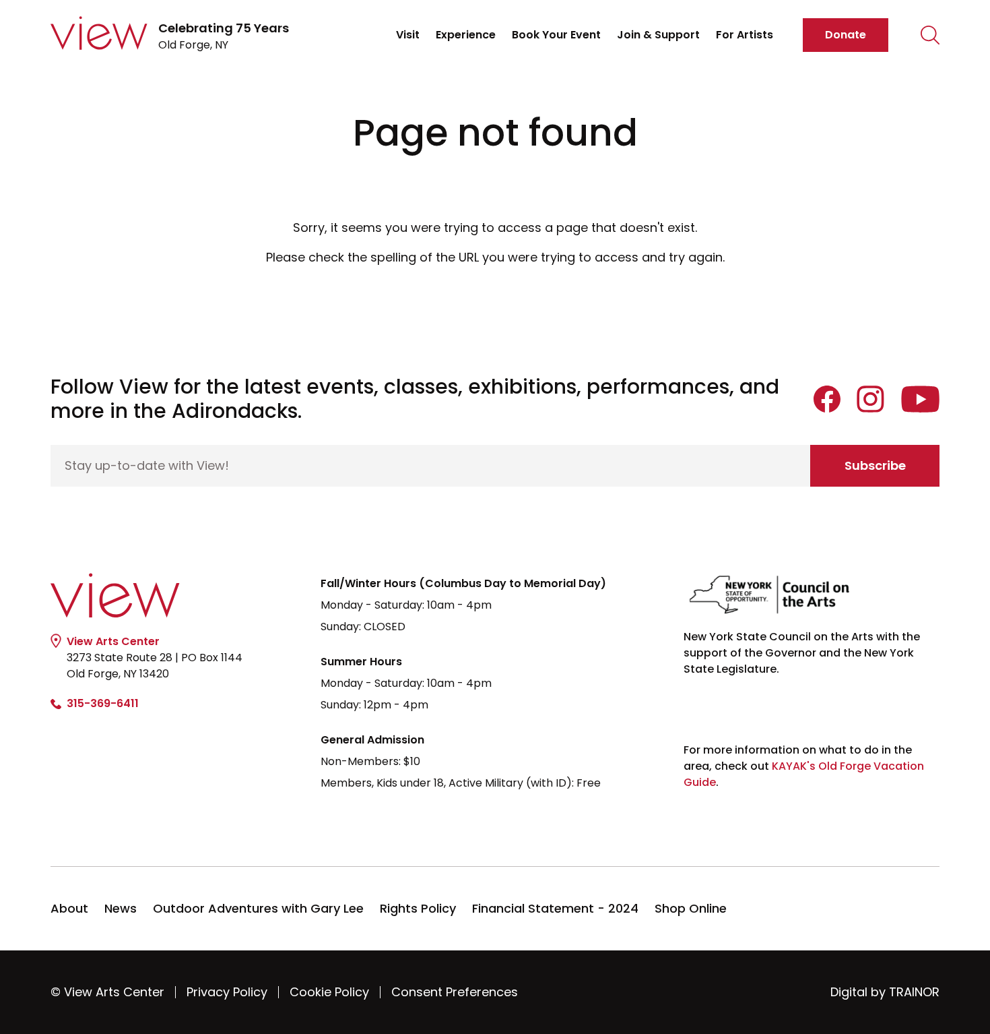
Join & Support (658, 34)
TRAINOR (914, 991)
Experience (466, 34)
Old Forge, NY (223, 36)
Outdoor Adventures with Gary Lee (258, 908)
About (69, 908)
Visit (408, 34)
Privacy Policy (227, 991)
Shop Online (691, 908)
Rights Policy (418, 908)
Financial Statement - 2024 (555, 908)
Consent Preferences (454, 991)
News (120, 908)
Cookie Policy (329, 991)
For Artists (744, 34)
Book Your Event (556, 34)
